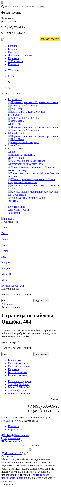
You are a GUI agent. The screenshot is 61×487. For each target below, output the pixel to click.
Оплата (12, 52)
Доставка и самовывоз (21, 55)
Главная (12, 45)
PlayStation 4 (15, 114)
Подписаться (41, 300)
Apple (11, 151)
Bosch (4, 233)
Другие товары (17, 157)
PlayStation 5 (15, 99)
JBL (3, 256)
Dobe (4, 245)
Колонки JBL (16, 148)
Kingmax (6, 262)
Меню (11, 76)
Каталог (12, 49)
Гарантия (13, 58)
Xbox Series (14, 123)
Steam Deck (14, 145)
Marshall (6, 274)
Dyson (4, 250)
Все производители (12, 285)
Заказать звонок (30, 445)
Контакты (13, 64)
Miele (4, 279)
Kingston (6, 268)
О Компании (15, 61)
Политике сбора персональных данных (25, 476)
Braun (4, 239)
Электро (13, 200)
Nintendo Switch (17, 133)
